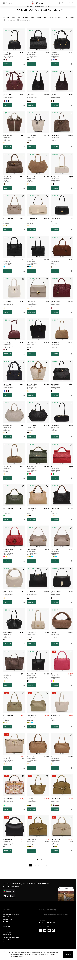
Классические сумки (39, 6)
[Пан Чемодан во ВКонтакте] (44, 930)
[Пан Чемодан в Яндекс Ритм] (53, 930)
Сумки (30, 6)
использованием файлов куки (17, 956)
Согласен (68, 954)
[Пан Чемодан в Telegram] (40, 930)
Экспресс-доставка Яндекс (11, 937)
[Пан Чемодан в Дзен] (49, 930)
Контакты (5, 921)
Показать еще (38, 860)
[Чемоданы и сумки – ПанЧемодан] (38, 3)
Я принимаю (55, 914)
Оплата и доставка (8, 935)
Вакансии (5, 924)
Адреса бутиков (7, 919)
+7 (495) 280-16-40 (47, 922)
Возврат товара (7, 939)
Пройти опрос (7, 926)
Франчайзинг (6, 916)
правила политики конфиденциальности (58, 914)
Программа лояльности (10, 942)
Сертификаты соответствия (11, 914)
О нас (4, 912)
